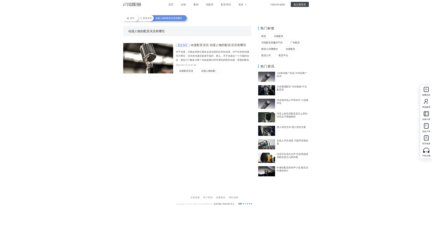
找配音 (209, 4)
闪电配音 (278, 36)
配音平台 (283, 55)
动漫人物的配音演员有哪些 (211, 71)
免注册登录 (299, 4)
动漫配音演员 (186, 71)
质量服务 (220, 197)
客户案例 (208, 197)
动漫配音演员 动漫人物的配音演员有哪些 (218, 45)
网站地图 (233, 197)
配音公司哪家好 (269, 48)
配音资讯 (226, 4)
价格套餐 (195, 197)
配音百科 (182, 45)
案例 (195, 4)
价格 (183, 4)
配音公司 (266, 55)
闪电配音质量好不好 (272, 42)
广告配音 (295, 42)
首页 (170, 4)
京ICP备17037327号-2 (224, 203)
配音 (263, 36)
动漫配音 (290, 48)
